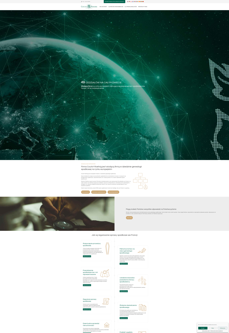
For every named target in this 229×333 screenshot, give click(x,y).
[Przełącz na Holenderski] (133, 1)
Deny (213, 328)
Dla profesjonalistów (131, 6)
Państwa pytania (142, 6)
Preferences (222, 328)
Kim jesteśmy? (103, 6)
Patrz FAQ (129, 217)
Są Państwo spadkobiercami (115, 6)
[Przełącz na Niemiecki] (129, 1)
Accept (202, 328)
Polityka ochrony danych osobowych (216, 330)
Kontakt (106, 1)
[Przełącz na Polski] (131, 1)
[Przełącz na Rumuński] (134, 1)
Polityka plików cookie (206, 330)
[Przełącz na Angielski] (128, 1)
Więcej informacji (87, 256)
